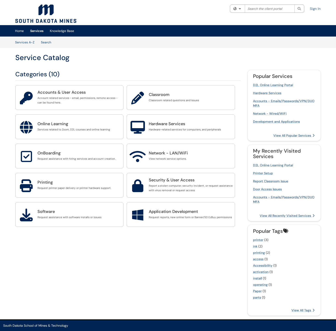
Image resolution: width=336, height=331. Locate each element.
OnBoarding (49, 153)
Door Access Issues (267, 189)
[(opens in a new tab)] (46, 14)
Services (36, 31)
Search (47, 42)
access (258, 259)
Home (19, 31)
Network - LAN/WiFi (168, 153)
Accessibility (262, 265)
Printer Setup (263, 173)
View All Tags (301, 310)
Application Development (173, 211)
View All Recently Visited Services (286, 216)
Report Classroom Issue (270, 181)
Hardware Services (167, 124)
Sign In (315, 8)
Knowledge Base (62, 31)
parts (257, 297)
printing (259, 253)
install (257, 278)
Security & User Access (172, 180)
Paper (257, 291)
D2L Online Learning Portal (273, 85)
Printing (45, 182)
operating (260, 285)
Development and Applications (276, 121)
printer (258, 240)
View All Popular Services (292, 135)
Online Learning (52, 124)
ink (255, 246)
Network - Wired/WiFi (270, 113)
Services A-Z (25, 42)
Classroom (159, 94)
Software (46, 211)
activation (261, 272)
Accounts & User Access (61, 92)
